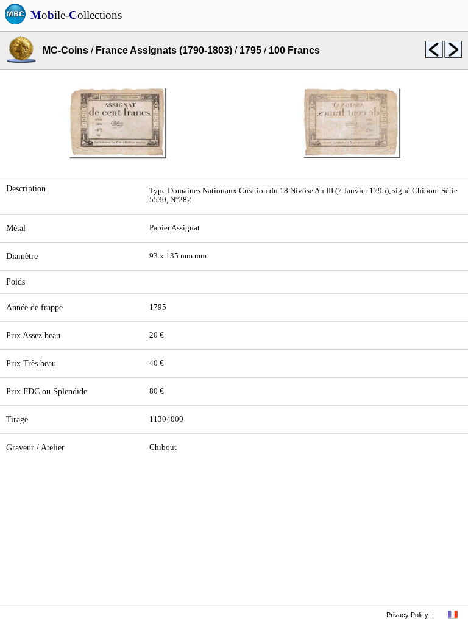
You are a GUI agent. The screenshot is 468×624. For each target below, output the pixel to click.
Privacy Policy (407, 615)
